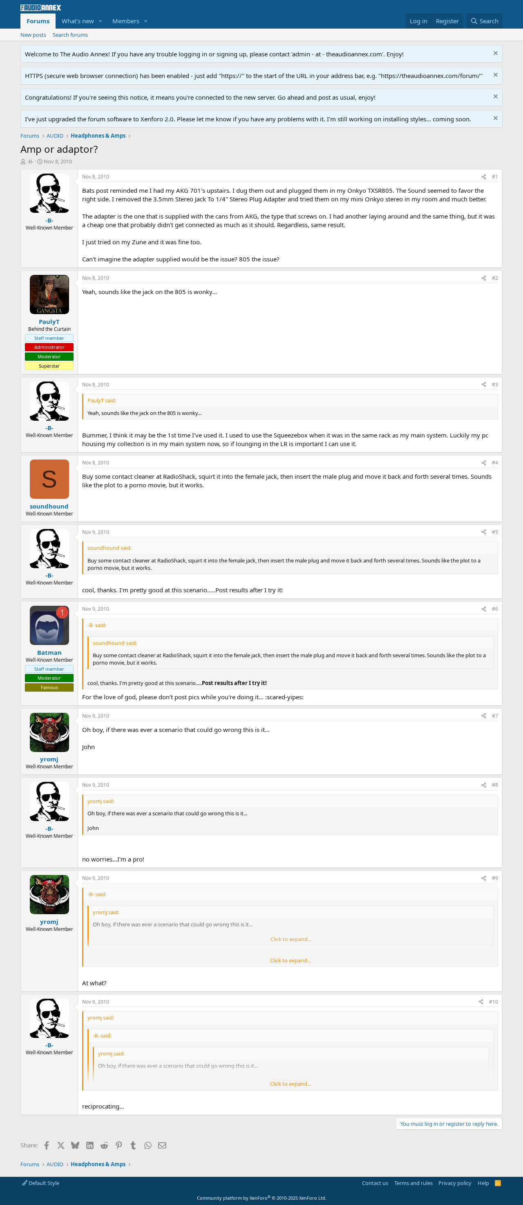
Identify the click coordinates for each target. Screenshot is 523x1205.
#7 (495, 715)
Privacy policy (455, 1183)
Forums (38, 21)
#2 (495, 277)
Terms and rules (413, 1183)
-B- (30, 161)
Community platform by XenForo (261, 1198)
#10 (493, 1001)
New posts (33, 34)
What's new (78, 21)
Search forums (70, 34)
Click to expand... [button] (290, 960)
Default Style (43, 1183)
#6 (495, 608)
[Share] (483, 177)
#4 (495, 462)
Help (483, 1183)
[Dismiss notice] (494, 54)
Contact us (375, 1183)
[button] (100, 21)
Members (125, 21)
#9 (495, 878)
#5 (495, 532)
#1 (495, 176)
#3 (495, 384)
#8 (495, 784)
